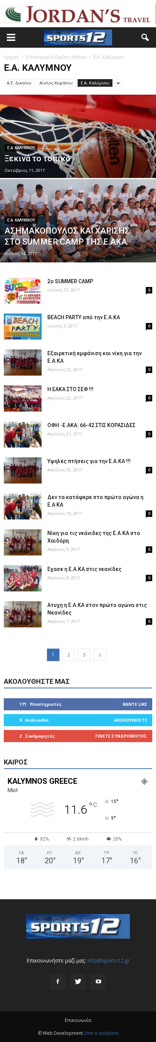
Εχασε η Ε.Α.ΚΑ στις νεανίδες (84, 569)
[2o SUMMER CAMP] (23, 291)
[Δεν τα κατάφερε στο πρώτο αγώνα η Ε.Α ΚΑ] (23, 506)
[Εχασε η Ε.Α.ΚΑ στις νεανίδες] (23, 578)
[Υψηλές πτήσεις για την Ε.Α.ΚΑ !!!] (23, 470)
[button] (145, 37)
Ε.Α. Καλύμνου (95, 83)
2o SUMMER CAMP (70, 281)
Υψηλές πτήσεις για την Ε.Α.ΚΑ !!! (89, 461)
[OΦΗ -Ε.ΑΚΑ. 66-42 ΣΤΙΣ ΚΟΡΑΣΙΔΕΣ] (23, 434)
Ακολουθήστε (130, 720)
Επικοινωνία (78, 1020)
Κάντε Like (135, 704)
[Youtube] (98, 981)
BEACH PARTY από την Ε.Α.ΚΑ (83, 317)
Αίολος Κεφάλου (56, 83)
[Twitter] (78, 981)
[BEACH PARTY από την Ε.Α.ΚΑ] (23, 327)
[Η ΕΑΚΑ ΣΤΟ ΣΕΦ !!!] (23, 398)
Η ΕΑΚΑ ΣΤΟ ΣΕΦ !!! (70, 389)
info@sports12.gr (108, 960)
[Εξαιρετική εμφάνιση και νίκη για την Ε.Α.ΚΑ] (23, 362)
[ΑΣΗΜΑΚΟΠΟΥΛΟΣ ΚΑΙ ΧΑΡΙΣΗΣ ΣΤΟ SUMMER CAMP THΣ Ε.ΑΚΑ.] (78, 246)
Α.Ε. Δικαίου (19, 83)
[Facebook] (57, 981)
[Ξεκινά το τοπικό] (78, 159)
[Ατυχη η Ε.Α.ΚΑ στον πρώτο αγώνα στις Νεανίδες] (23, 614)
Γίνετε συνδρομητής (121, 736)
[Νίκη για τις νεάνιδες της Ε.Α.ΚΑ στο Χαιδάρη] (23, 542)
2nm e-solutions (101, 1033)
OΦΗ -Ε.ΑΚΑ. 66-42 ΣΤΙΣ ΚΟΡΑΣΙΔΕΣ (91, 425)
